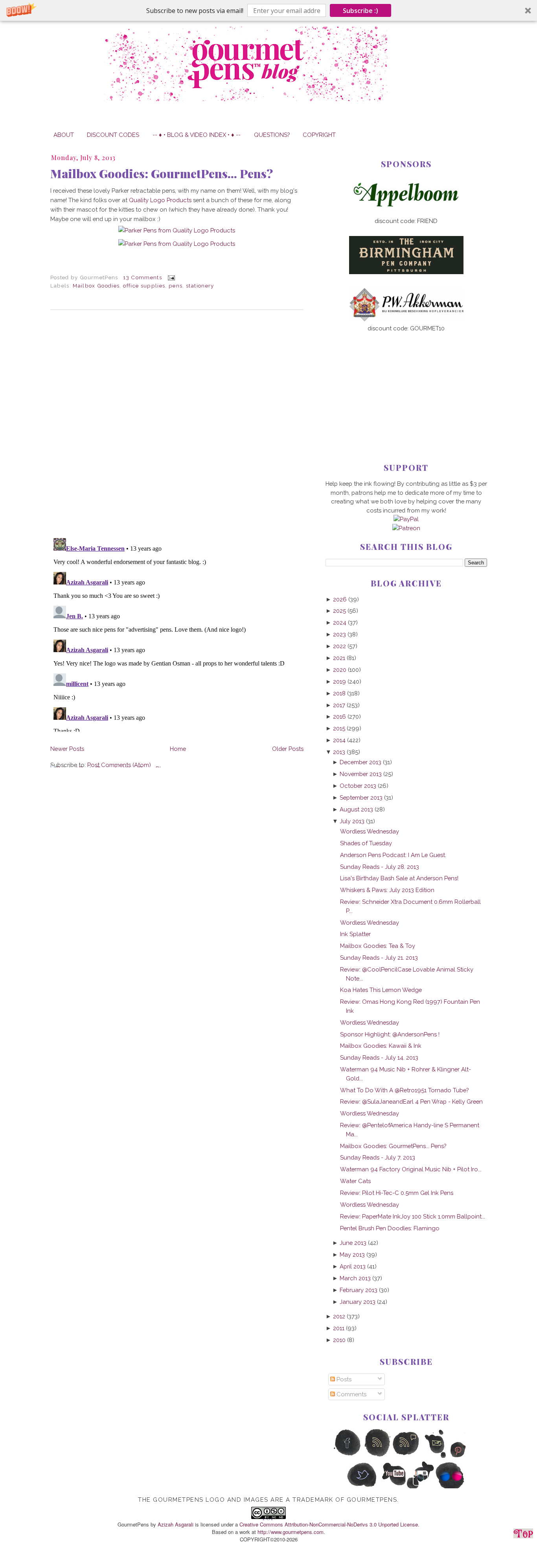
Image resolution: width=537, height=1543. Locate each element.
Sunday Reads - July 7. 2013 (377, 1157)
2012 (339, 1316)
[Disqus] (176, 424)
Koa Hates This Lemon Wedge (381, 989)
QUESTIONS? (272, 134)
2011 (338, 1328)
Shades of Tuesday (366, 843)
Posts (343, 1379)
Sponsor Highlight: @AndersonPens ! (390, 1034)
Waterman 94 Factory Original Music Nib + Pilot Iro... (411, 1169)
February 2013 (358, 1290)
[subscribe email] (436, 1456)
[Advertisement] (406, 385)
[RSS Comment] (406, 1456)
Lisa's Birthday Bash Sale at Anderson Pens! (399, 878)
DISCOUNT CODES (113, 134)
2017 (339, 705)
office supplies (144, 285)
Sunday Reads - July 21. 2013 (379, 957)
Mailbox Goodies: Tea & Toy (377, 945)
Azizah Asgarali (175, 1524)
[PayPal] (406, 519)
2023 (339, 634)
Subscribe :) (360, 10)
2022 (339, 646)
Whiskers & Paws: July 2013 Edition (387, 890)
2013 (339, 751)
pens (175, 285)
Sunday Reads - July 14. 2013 (379, 1057)
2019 (339, 681)
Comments (350, 1394)
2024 (339, 622)
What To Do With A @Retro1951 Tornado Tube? (404, 1090)
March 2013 (355, 1278)
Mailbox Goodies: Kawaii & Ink (380, 1045)
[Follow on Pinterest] (465, 1456)
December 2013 (360, 762)
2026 (340, 599)
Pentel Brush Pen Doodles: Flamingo (390, 1228)
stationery (200, 285)
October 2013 (358, 785)
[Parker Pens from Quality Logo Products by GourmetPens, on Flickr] (176, 230)
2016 (339, 716)
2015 (339, 728)
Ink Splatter (355, 934)
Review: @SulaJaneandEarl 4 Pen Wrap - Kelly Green (411, 1101)
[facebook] (347, 1456)
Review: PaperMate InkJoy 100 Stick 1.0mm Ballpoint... (412, 1216)
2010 (339, 1340)
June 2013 (353, 1242)
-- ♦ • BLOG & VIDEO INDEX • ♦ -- (197, 134)
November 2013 (361, 774)
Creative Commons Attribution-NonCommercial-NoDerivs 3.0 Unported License (328, 1524)
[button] (268, 10)
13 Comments (142, 277)
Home (178, 748)
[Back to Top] (523, 1534)
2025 (339, 610)
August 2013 (356, 809)
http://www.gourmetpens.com (290, 1532)
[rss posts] (377, 1456)
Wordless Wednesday (369, 831)
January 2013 (357, 1301)
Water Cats (355, 1181)
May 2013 (352, 1254)
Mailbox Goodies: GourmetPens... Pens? (161, 173)
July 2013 (352, 821)
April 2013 (353, 1266)
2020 (339, 669)
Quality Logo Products (160, 200)
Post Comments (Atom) (119, 764)
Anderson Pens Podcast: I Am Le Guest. (393, 855)
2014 (339, 740)
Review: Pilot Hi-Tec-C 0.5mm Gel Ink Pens (396, 1192)
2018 (339, 693)
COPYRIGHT (319, 134)
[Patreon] (406, 528)
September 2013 (361, 797)
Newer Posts (67, 748)
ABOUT (63, 134)
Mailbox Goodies (96, 285)
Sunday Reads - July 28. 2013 (379, 866)
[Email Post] (170, 277)
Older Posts (287, 748)
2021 (339, 657)
